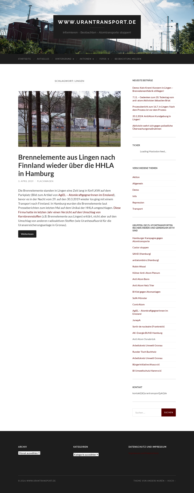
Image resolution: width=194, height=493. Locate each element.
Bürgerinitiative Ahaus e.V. (146, 364)
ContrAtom (138, 304)
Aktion (136, 177)
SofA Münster (139, 298)
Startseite (24, 59)
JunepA (136, 320)
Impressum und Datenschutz (144, 453)
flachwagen (45, 181)
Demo (135, 189)
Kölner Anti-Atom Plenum (146, 272)
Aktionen (85, 59)
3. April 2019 (25, 181)
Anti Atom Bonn (140, 279)
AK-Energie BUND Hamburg (147, 332)
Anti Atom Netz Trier (143, 285)
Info (134, 196)
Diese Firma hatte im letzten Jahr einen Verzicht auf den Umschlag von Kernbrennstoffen (69, 212)
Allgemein (137, 183)
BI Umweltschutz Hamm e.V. (147, 370)
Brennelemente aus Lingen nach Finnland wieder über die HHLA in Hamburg (66, 165)
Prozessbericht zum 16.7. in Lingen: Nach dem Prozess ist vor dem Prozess (153, 108)
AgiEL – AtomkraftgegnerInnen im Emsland (86, 195)
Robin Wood (139, 266)
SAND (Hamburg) (141, 253)
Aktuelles (43, 59)
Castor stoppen (140, 247)
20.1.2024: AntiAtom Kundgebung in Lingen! (151, 118)
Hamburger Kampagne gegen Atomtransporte (147, 240)
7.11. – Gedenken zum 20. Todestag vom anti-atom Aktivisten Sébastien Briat (153, 99)
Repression (138, 202)
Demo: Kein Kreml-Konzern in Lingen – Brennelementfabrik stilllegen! (152, 89)
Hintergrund (63, 59)
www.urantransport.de (97, 22)
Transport (137, 208)
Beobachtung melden (128, 59)
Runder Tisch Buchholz (144, 351)
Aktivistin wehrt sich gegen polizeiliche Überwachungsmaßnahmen (152, 127)
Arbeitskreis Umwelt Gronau (147, 345)
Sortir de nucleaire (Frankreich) (148, 326)
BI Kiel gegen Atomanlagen (146, 291)
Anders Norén (155, 481)
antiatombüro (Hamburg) (145, 260)
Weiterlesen (27, 233)
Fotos (103, 59)
